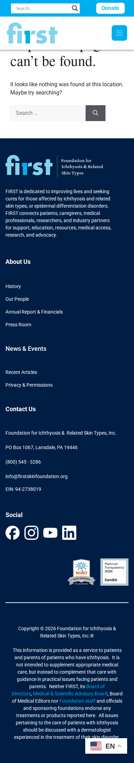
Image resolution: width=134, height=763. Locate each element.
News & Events (25, 348)
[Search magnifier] (75, 8)
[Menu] (119, 33)
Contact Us (20, 409)
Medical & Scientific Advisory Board (70, 693)
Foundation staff (77, 701)
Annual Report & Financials (34, 312)
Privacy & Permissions (29, 385)
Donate (110, 8)
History (13, 286)
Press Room (18, 324)
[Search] (95, 113)
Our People (17, 299)
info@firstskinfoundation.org (36, 476)
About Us (18, 261)
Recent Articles (21, 372)
